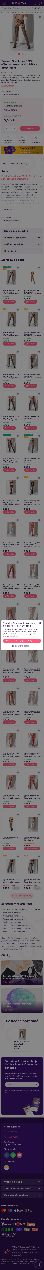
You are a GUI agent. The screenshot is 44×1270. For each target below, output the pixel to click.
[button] (22, 646)
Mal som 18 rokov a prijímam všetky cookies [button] (22, 641)
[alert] (22, 635)
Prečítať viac (13, 636)
